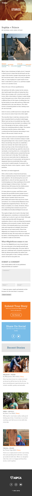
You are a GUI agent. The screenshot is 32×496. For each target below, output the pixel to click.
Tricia (7, 450)
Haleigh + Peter (9, 375)
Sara (6, 413)
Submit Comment (6, 294)
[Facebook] (13, 336)
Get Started (16, 315)
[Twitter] (18, 336)
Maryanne (8, 376)
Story (20, 30)
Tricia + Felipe (8, 448)
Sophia (6, 30)
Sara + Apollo (8, 411)
